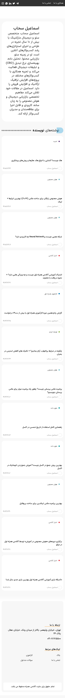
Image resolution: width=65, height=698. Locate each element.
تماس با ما (46, 3)
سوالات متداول (26, 660)
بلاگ (58, 655)
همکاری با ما (58, 3)
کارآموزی (29, 655)
